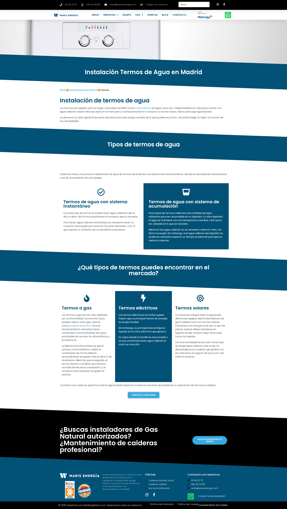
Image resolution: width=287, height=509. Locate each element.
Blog (165, 14)
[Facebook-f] (154, 494)
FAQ (137, 14)
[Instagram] (147, 494)
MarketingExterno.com (94, 505)
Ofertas (152, 14)
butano (86, 325)
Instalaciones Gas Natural (83, 90)
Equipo (127, 14)
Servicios (109, 14)
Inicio (95, 14)
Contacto (179, 14)
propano (74, 325)
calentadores (143, 108)
